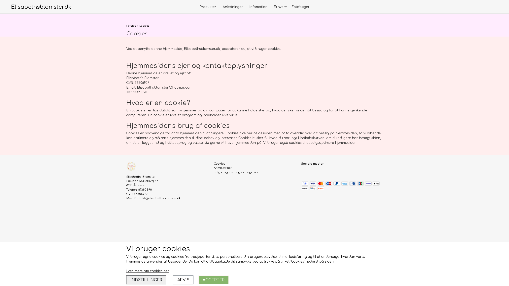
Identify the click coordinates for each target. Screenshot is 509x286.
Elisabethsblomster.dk (41, 7)
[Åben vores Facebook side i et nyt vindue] (304, 172)
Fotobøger (301, 7)
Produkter (208, 7)
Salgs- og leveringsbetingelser (236, 172)
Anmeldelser (223, 167)
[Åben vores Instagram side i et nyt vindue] (313, 172)
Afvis (183, 280)
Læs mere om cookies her (147, 271)
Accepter (213, 280)
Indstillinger (146, 280)
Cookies (219, 163)
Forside (131, 25)
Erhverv (280, 7)
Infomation (258, 7)
